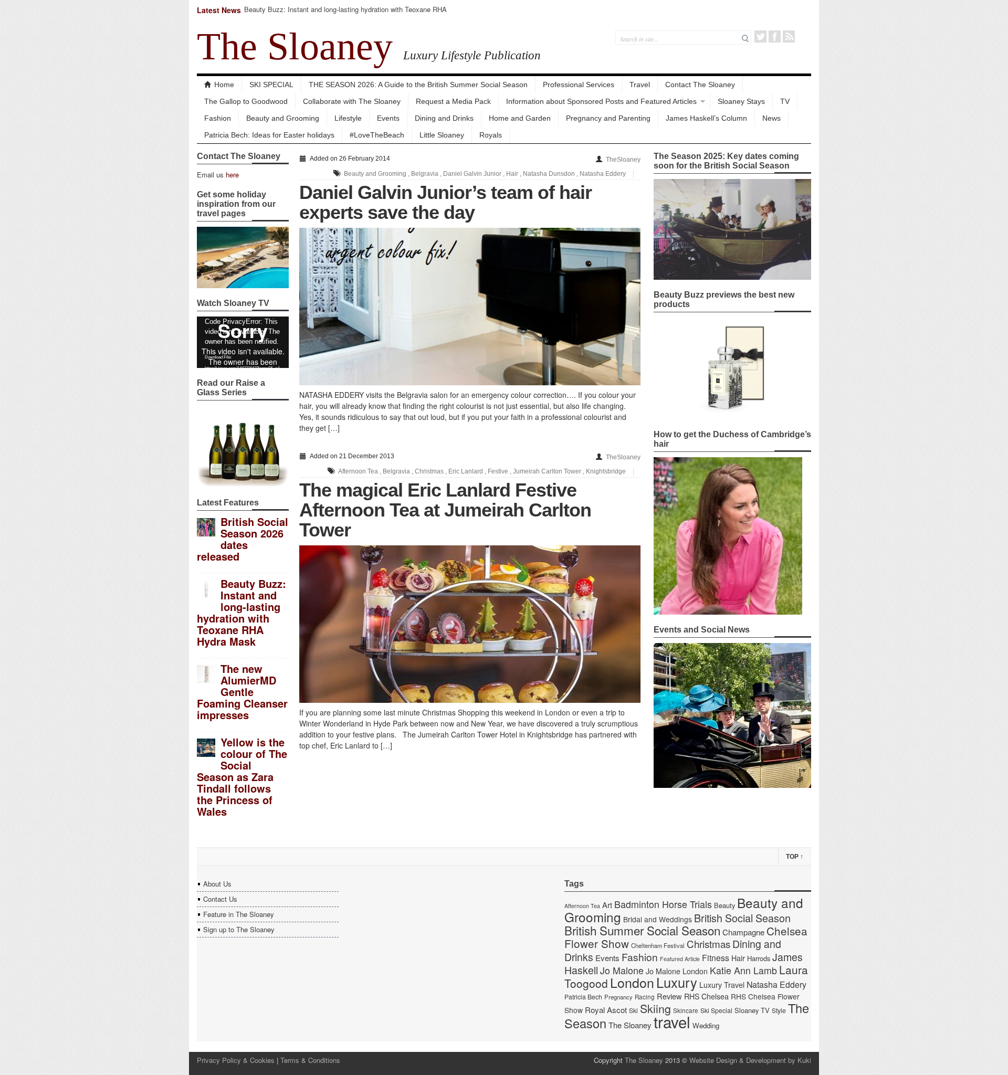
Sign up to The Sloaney (239, 929)
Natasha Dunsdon (549, 173)
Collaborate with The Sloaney (352, 101)
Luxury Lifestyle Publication (472, 55)
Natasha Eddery (603, 173)
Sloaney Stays (741, 101)
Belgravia (424, 173)
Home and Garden (520, 118)
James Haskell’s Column (706, 118)
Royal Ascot (606, 1009)
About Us (217, 884)
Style (779, 1010)
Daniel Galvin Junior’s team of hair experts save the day (445, 202)
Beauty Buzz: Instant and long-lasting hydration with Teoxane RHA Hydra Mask (345, 14)
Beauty (724, 905)
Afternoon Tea (358, 471)
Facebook (775, 36)
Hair (512, 173)
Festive (498, 471)
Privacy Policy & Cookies (236, 1060)
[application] (243, 342)
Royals (490, 135)
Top (794, 856)
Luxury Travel (721, 984)
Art (607, 904)
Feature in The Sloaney (238, 914)
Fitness (715, 958)
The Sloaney (295, 46)
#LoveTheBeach (377, 135)
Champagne (743, 931)
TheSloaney (623, 159)
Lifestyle (348, 118)
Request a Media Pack (453, 101)
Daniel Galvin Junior (472, 173)
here (232, 175)
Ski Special (716, 1010)
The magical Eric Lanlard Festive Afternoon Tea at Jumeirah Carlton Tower (445, 510)
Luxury (676, 982)
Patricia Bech (583, 997)
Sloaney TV (752, 1010)
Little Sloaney (441, 135)
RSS (789, 36)
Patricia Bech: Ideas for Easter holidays (269, 135)
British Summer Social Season (642, 930)
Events (388, 118)
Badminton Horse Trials (663, 904)
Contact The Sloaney (700, 84)
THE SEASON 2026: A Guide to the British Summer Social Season (418, 84)
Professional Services (578, 84)
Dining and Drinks (444, 118)
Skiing (655, 1008)
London (632, 982)
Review (669, 996)
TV (785, 101)
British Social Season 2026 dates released (242, 539)
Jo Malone (622, 970)
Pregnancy (618, 997)
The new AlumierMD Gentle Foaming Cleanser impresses (242, 691)
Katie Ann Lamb (743, 970)
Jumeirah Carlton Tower (547, 471)
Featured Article (680, 959)
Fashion (217, 118)
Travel (639, 84)
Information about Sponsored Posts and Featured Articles (601, 101)
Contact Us (220, 899)
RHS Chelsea (706, 996)
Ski (633, 1010)
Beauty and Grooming (282, 118)
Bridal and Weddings (657, 919)
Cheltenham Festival (658, 945)
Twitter (760, 36)
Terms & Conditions (310, 1060)
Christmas (429, 471)
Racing (645, 997)
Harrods (758, 958)
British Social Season (742, 917)
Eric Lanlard (465, 471)
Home (224, 84)
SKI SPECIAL (271, 84)
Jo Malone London (677, 971)
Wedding (705, 1025)
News (771, 118)
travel (672, 1021)
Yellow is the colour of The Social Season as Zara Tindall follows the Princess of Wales (242, 776)
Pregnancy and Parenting (608, 118)
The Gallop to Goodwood (246, 101)
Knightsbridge (606, 471)
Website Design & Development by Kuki (750, 1060)
